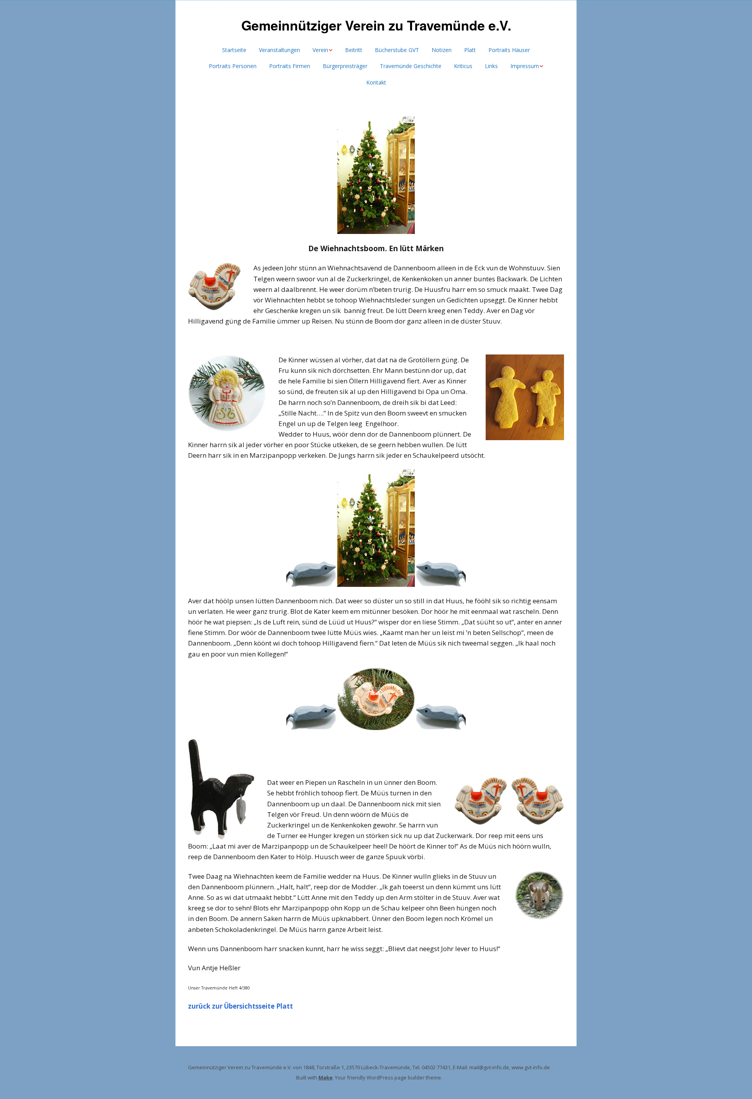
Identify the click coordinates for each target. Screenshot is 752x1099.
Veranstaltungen (279, 50)
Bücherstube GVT (397, 50)
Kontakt (376, 82)
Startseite (234, 50)
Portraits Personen (233, 66)
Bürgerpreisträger (345, 66)
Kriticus (463, 66)
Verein (320, 50)
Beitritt (353, 50)
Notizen (442, 50)
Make (325, 1077)
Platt (470, 50)
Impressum (524, 66)
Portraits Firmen (289, 66)
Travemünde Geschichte (410, 66)
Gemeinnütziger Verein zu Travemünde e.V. (376, 25)
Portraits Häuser (509, 50)
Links (491, 66)
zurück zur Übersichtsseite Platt (240, 1006)
